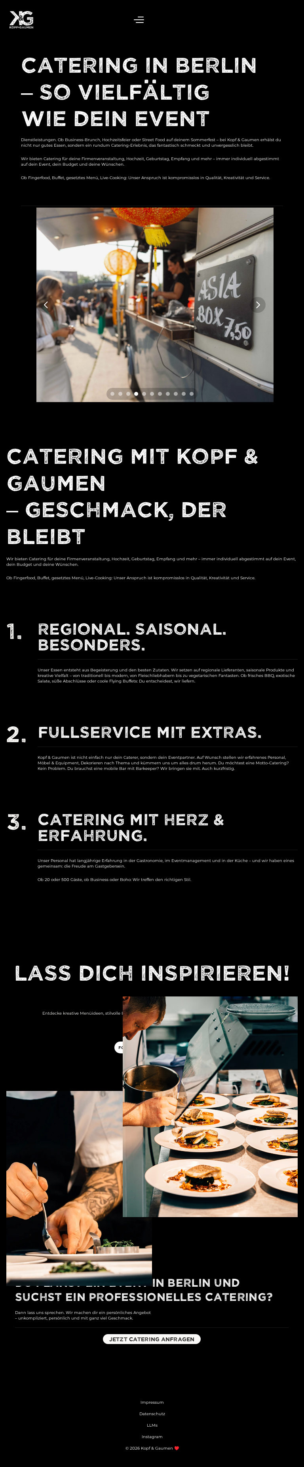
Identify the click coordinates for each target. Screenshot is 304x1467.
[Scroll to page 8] (168, 394)
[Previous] (46, 305)
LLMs (152, 1425)
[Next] (258, 305)
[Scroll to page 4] (136, 394)
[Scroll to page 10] (184, 394)
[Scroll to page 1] (111, 394)
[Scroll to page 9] (176, 394)
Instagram (152, 1436)
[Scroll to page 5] (144, 394)
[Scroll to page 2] (120, 394)
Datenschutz (152, 1413)
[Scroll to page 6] (152, 394)
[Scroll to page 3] (128, 394)
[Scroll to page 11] (193, 394)
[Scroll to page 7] (160, 394)
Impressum (152, 1402)
